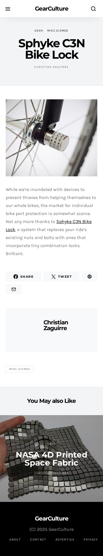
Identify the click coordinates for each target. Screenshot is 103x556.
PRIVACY (91, 539)
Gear (39, 30)
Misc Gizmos (57, 30)
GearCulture (51, 8)
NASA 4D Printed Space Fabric (51, 459)
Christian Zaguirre (51, 67)
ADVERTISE (65, 539)
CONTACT (38, 539)
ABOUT (15, 539)
